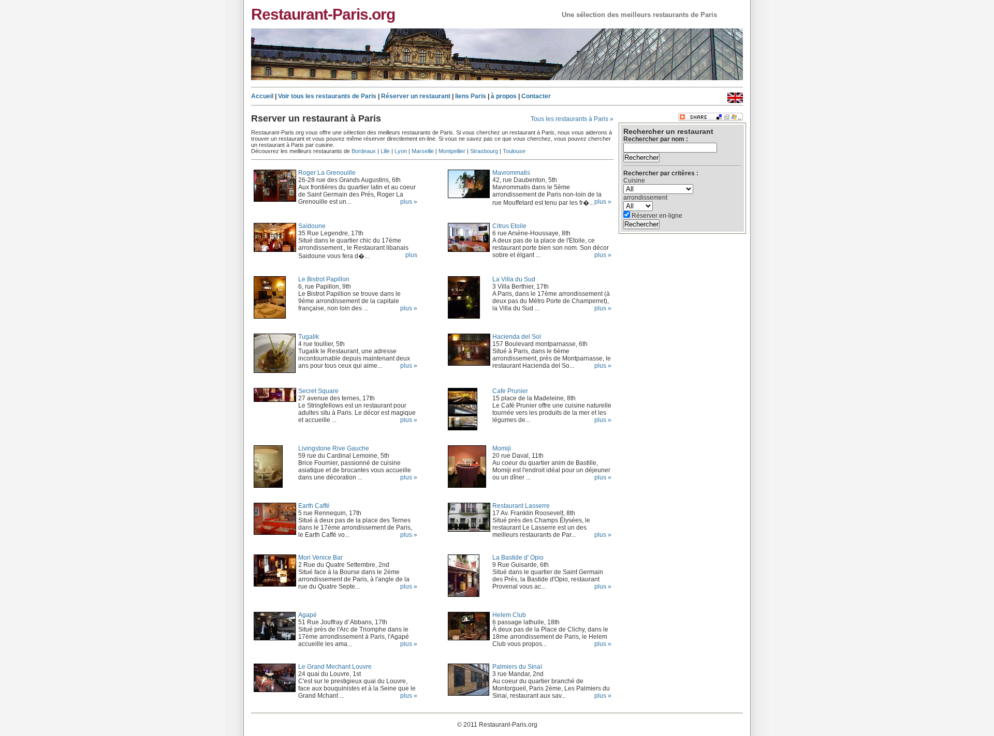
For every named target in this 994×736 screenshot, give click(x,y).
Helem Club (509, 615)
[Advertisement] (669, 290)
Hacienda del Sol (516, 336)
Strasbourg (484, 151)
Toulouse (514, 151)
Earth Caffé (314, 505)
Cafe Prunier (510, 391)
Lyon (400, 151)
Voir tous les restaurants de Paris (327, 96)
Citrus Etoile (509, 226)
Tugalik (308, 336)
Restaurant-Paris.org (323, 14)
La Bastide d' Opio (518, 557)
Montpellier (451, 151)
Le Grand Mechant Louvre (335, 666)
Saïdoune (312, 226)
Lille (385, 151)
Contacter (536, 96)
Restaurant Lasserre (521, 505)
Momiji (501, 448)
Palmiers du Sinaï (517, 666)
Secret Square (318, 391)
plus (411, 255)
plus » (602, 201)
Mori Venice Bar (320, 557)
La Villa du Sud (513, 279)
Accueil (262, 96)
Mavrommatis (511, 172)
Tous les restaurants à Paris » (572, 119)
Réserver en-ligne (656, 215)
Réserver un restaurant (415, 96)
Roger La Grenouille (327, 172)
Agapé (307, 615)
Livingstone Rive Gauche (333, 448)
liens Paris (470, 96)
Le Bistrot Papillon (323, 279)
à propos (504, 96)
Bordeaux (364, 151)
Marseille (423, 151)
